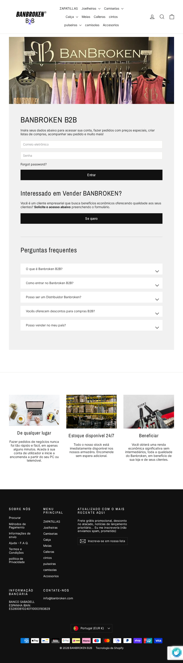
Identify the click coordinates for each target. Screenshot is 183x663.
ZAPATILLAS (69, 8)
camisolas (92, 25)
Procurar (15, 517)
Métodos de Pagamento (17, 525)
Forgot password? (34, 164)
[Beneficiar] (148, 412)
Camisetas (112, 8)
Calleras (99, 17)
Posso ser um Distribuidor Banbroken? (53, 297)
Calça (70, 17)
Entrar (91, 174)
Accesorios (111, 25)
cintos (113, 17)
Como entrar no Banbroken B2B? (49, 283)
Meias (86, 17)
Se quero (91, 218)
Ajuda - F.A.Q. (18, 543)
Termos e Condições (16, 550)
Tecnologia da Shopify (110, 648)
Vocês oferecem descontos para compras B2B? (60, 311)
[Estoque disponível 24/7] (91, 412)
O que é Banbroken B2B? (44, 269)
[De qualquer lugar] (34, 410)
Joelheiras (89, 8)
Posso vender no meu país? (46, 325)
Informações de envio (20, 535)
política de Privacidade (17, 560)
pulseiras (71, 25)
